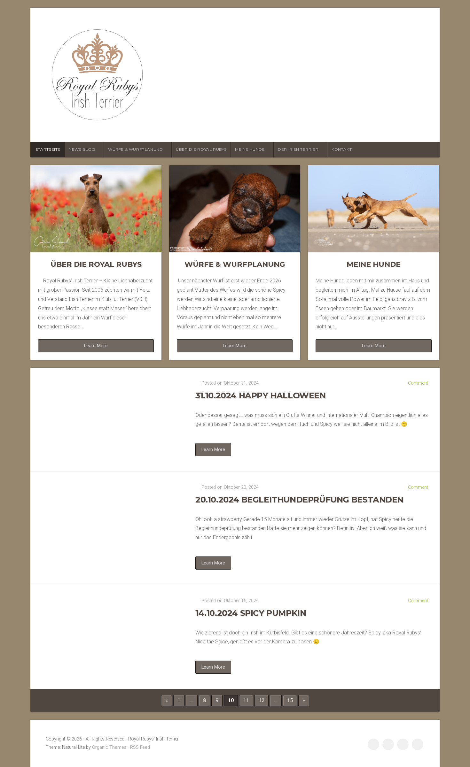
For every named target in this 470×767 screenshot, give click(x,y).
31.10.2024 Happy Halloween (260, 395)
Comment (418, 383)
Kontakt (342, 149)
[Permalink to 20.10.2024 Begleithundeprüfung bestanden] (107, 528)
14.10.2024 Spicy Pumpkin (250, 613)
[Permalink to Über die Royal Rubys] (95, 208)
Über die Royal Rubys (201, 149)
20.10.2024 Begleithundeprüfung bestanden (299, 499)
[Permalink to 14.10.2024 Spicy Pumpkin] (107, 637)
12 (261, 700)
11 (246, 700)
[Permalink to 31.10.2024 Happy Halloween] (107, 420)
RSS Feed (140, 747)
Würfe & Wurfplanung (135, 149)
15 (290, 700)
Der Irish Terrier (298, 149)
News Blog (82, 149)
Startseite (47, 149)
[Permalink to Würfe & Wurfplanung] (234, 208)
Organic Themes (109, 747)
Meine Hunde (250, 149)
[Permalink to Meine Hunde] (373, 208)
